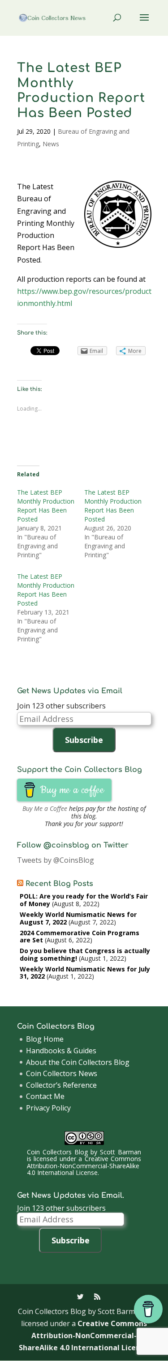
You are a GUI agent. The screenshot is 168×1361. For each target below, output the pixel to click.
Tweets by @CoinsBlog (55, 860)
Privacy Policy (48, 1108)
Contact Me (45, 1096)
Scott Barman (120, 1152)
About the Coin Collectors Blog (77, 1062)
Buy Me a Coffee (44, 808)
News (51, 144)
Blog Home (45, 1039)
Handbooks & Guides (61, 1051)
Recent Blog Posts (59, 884)
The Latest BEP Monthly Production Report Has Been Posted (45, 505)
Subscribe (84, 739)
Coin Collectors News (61, 1073)
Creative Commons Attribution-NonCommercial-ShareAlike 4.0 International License (84, 1165)
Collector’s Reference (61, 1085)
